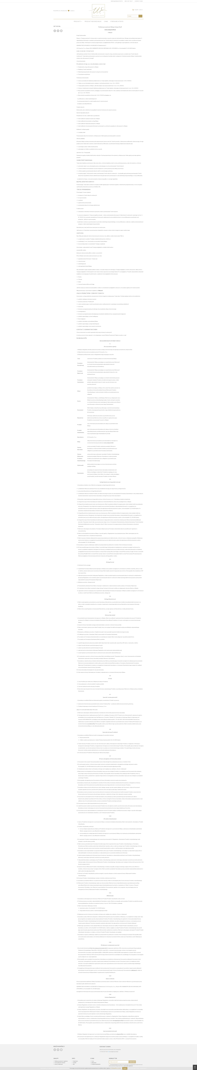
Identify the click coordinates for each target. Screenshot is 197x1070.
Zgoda (124, 1068)
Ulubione (72, 10)
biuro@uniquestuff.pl (117, 1)
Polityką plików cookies (116, 1068)
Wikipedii (100, 290)
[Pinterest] (58, 30)
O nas (106, 21)
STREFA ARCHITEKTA (116, 21)
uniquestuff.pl (119, 1034)
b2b (73, 1064)
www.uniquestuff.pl (108, 442)
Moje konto (75, 1061)
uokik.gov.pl (134, 970)
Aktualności (93, 1062)
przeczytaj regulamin (128, 1065)
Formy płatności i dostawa (59, 1062)
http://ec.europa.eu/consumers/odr (98, 948)
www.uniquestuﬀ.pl (110, 29)
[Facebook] (54, 30)
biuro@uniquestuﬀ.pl (82, 338)
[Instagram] (61, 30)
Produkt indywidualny (93, 21)
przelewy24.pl (91, 723)
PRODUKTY (77, 21)
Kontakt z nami (139, 1)
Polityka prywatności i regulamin (61, 1061)
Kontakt (74, 1062)
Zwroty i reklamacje (58, 1064)
